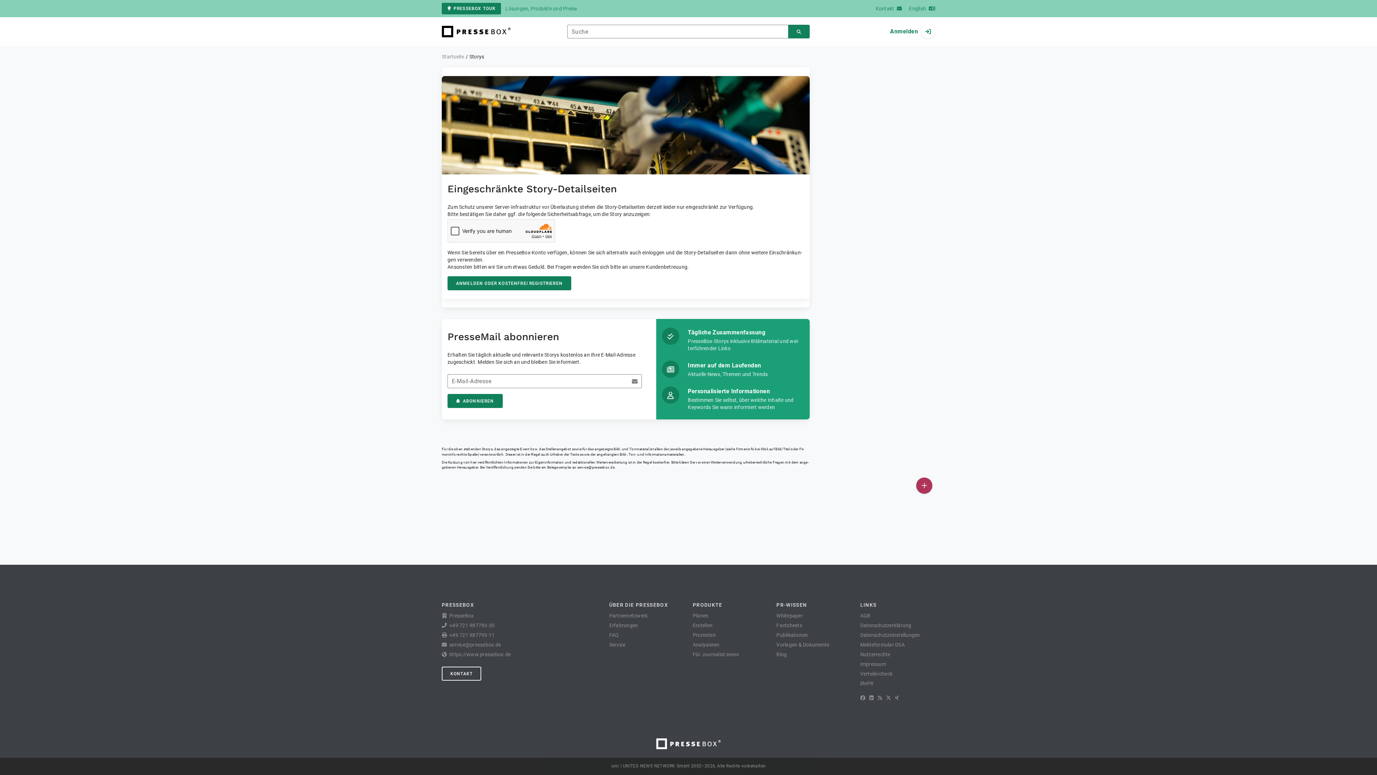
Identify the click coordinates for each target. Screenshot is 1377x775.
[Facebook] (862, 697)
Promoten (704, 635)
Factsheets (789, 625)
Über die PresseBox (638, 605)
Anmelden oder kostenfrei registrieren (509, 283)
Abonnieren (478, 401)
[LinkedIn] (871, 697)
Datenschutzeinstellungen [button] (890, 635)
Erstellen (703, 625)
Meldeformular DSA (882, 645)
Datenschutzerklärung (886, 625)
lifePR (867, 683)
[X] (888, 697)
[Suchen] (799, 32)
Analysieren (706, 645)
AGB (865, 616)
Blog (781, 654)
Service (617, 645)
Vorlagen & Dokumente (802, 645)
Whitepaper (789, 616)
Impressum (873, 664)
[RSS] (880, 697)
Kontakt (461, 673)
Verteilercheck (876, 674)
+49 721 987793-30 (472, 625)
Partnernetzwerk (628, 616)
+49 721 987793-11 (472, 635)
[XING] (897, 697)
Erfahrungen (623, 625)
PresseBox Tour (474, 8)
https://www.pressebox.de (480, 654)
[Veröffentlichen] (924, 486)
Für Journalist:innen (716, 654)
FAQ (614, 635)
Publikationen (792, 635)
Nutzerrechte (875, 654)
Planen (701, 616)
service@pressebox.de (596, 467)
